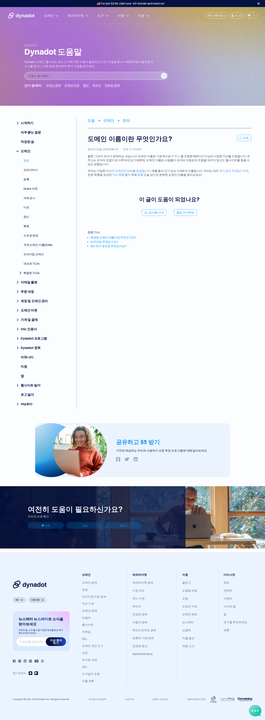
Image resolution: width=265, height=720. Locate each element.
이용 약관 (129, 699)
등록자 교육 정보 (161, 699)
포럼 (85, 525)
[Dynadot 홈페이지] (21, 15)
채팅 (47, 525)
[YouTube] (36, 661)
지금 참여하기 (56, 641)
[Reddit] (42, 661)
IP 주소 (175, 156)
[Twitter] (30, 661)
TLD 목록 (118, 175)
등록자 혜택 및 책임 (196, 699)
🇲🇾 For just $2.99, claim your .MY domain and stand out (130, 3)
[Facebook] (14, 661)
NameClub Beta (142, 654)
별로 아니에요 (185, 212)
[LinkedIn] (25, 661)
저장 (246, 138)
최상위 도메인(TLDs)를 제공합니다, (128, 171)
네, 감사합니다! (154, 212)
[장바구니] (251, 15)
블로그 (124, 525)
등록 (140, 175)
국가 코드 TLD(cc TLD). (234, 171)
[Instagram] (19, 661)
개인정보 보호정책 (97, 699)
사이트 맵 (230, 606)
